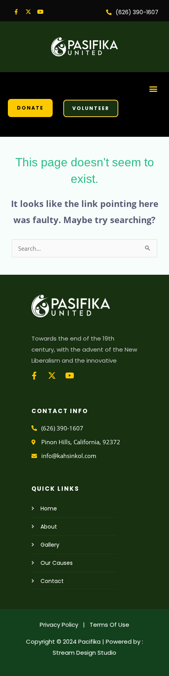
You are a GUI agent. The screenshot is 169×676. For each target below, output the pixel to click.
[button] (153, 88)
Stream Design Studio (84, 652)
